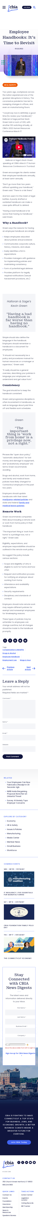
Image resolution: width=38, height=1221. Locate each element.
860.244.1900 (8, 1185)
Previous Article (10, 668)
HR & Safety (12, 825)
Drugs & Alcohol (9, 653)
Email (5, 733)
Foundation (7, 1201)
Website (5, 745)
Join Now (27, 7)
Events (5, 1198)
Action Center (27, 1195)
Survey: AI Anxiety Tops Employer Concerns (17, 801)
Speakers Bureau (9, 1215)
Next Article (28, 668)
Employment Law (10, 660)
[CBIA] (13, 8)
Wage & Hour (25, 660)
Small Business (13, 846)
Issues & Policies (14, 829)
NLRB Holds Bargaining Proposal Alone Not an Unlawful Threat (17, 794)
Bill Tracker (25, 1206)
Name (5, 722)
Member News (13, 842)
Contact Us (7, 1195)
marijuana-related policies (15, 499)
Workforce (12, 850)
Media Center (13, 838)
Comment (7, 698)
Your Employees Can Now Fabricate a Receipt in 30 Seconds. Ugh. (18, 784)
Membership (8, 1207)
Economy (11, 821)
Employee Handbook (11, 657)
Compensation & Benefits (13, 650)
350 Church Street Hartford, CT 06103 (17, 1181)
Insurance (6, 1204)
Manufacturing (13, 833)
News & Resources (7, 1211)
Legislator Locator (25, 1199)
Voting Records (27, 1203)
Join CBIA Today (19, 1142)
